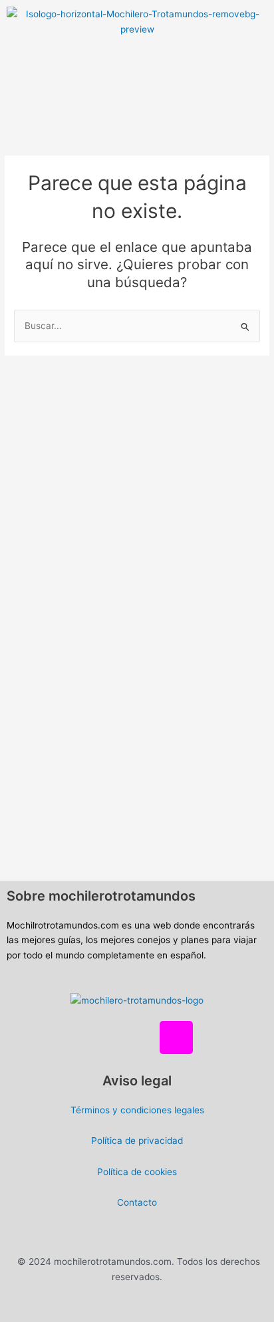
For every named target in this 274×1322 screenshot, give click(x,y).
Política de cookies (137, 1171)
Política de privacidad (137, 1140)
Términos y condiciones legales (137, 1110)
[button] (137, 62)
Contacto (137, 1202)
